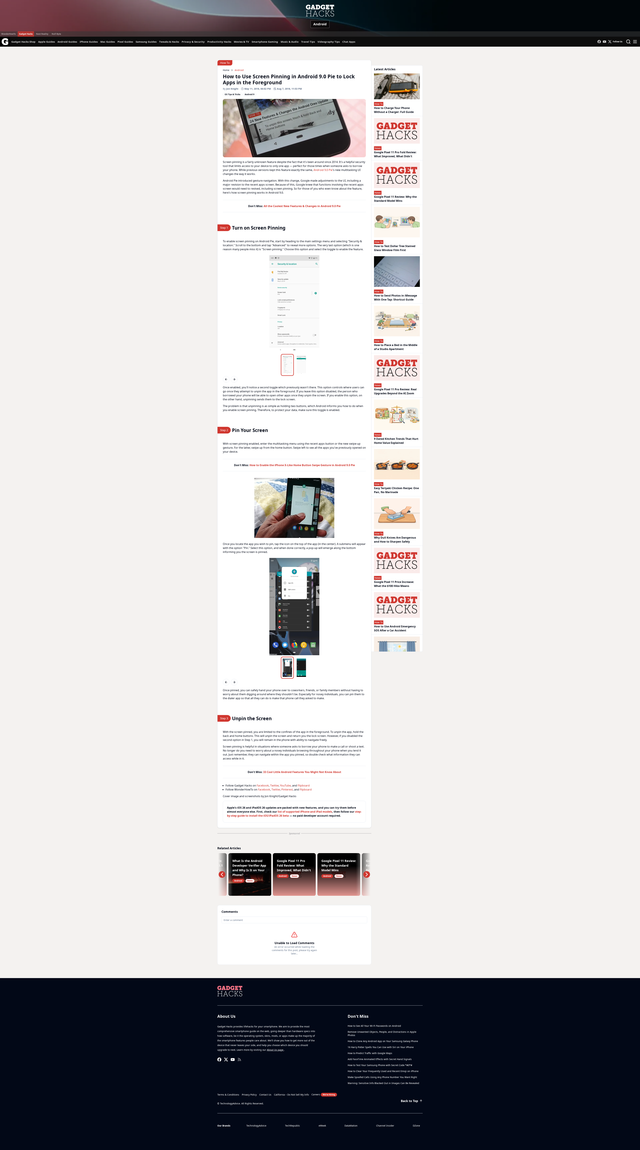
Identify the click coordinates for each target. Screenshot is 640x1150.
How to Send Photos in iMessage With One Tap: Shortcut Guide (395, 297)
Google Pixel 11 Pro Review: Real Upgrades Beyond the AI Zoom (395, 391)
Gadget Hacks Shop (23, 41)
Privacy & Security (193, 41)
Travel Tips (308, 41)
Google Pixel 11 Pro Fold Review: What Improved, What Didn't (395, 154)
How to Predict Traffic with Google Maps (370, 1053)
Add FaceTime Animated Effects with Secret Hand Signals (380, 1059)
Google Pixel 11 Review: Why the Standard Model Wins (395, 199)
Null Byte (56, 33)
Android (320, 24)
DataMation (351, 1125)
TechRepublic (292, 1125)
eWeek (322, 1125)
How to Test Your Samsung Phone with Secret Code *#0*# (380, 1065)
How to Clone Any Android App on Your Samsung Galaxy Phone (383, 1041)
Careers (323, 1094)
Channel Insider (385, 1125)
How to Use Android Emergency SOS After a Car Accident (395, 628)
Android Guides (67, 41)
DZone (416, 1125)
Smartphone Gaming (265, 41)
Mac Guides (107, 41)
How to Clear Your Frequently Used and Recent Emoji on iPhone (383, 1071)
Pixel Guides (125, 41)
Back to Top (409, 1101)
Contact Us (265, 1094)
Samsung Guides (146, 41)
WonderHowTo (8, 33)
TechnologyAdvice (256, 1125)
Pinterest (287, 789)
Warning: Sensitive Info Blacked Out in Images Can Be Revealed (383, 1083)
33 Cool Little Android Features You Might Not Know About (302, 772)
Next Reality (42, 33)
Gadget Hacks (26, 33)
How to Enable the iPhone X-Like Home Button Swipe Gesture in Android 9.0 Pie (302, 465)
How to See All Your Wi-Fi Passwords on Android (374, 1025)
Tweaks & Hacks (169, 41)
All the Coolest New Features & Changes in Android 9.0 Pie (302, 206)
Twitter (274, 785)
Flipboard (304, 785)
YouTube (285, 785)
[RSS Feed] (239, 1060)
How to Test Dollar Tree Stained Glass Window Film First (394, 248)
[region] (294, 304)
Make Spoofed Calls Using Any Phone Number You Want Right (382, 1077)
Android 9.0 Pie (323, 170)
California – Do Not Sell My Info (291, 1094)
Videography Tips (329, 41)
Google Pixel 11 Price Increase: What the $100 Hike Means (394, 584)
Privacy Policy (249, 1094)
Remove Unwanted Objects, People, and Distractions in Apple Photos (382, 1033)
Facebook (263, 785)
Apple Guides (46, 41)
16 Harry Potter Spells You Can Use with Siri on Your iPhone (381, 1047)
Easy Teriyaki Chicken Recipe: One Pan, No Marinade (396, 490)
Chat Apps (348, 41)
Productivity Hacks (219, 41)
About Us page (275, 1049)
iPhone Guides (89, 41)
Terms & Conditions (228, 1094)
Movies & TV (241, 41)
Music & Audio (289, 41)
